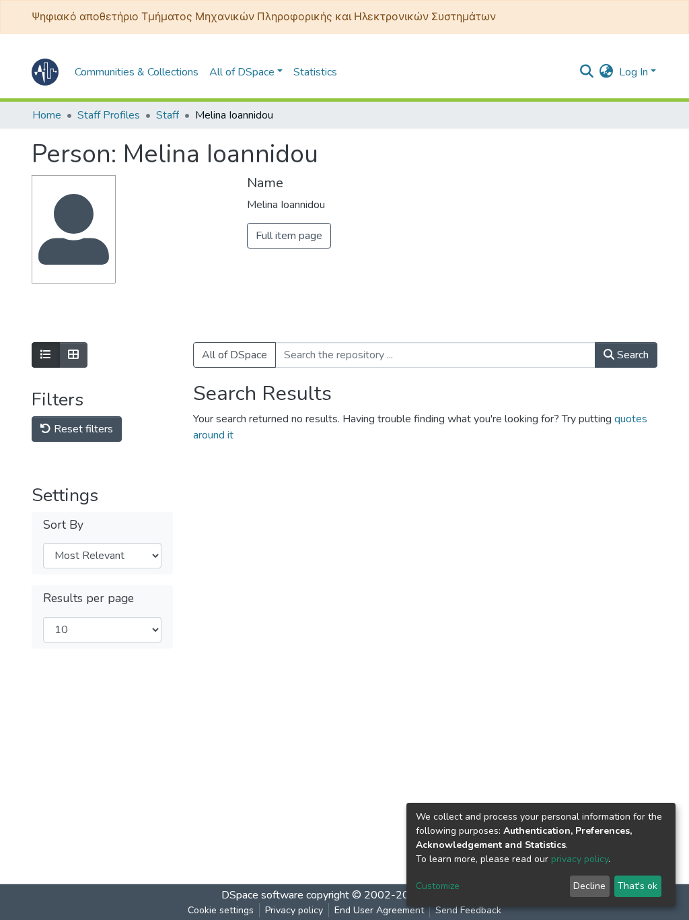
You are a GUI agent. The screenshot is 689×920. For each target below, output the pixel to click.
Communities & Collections (136, 72)
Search (631, 355)
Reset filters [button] (82, 429)
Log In (633, 72)
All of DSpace (234, 355)
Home (46, 115)
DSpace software (262, 895)
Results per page (88, 598)
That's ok (637, 886)
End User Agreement (379, 910)
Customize (438, 886)
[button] (606, 72)
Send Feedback (468, 910)
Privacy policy (294, 910)
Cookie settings (221, 910)
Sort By (63, 525)
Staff (167, 115)
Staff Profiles (108, 115)
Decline (589, 886)
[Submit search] (587, 72)
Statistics (315, 72)
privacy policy (579, 859)
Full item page (289, 235)
